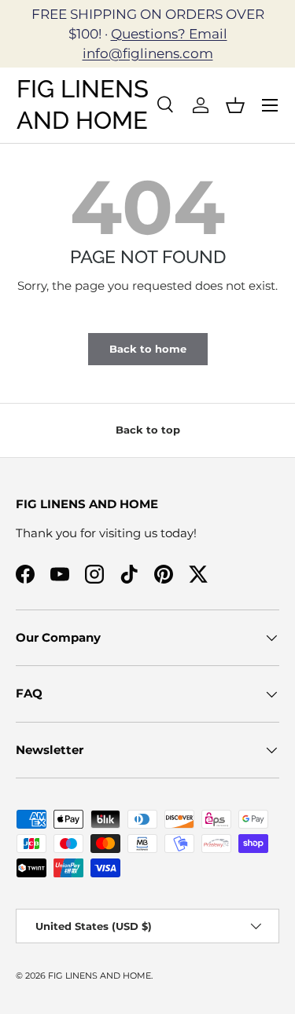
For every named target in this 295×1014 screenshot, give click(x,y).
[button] (235, 105)
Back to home (147, 348)
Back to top (148, 429)
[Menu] (270, 105)
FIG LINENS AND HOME (99, 975)
